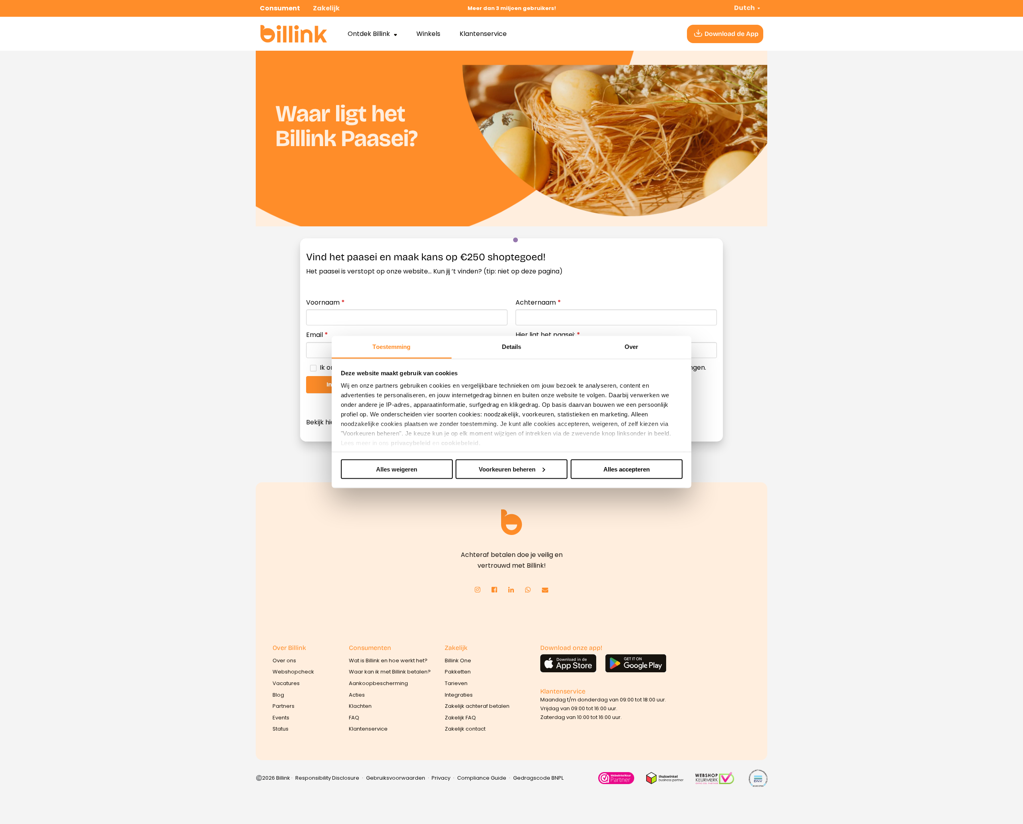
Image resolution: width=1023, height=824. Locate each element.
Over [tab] (631, 346)
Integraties (459, 695)
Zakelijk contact (465, 729)
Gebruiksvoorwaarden (395, 778)
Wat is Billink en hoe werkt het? (388, 660)
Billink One (458, 660)
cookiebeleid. (461, 443)
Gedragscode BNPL (538, 778)
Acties (357, 695)
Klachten (360, 706)
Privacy (441, 778)
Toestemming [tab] (391, 346)
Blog (278, 695)
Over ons (284, 660)
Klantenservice (483, 33)
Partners (284, 706)
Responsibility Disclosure (327, 778)
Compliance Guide (481, 778)
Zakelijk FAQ (460, 717)
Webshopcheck (293, 671)
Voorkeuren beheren (507, 468)
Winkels (428, 33)
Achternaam (538, 302)
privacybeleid (411, 443)
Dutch (744, 7)
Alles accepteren (626, 468)
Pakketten (458, 671)
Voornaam (325, 302)
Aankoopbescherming (378, 683)
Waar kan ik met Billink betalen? (390, 671)
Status (281, 729)
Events (281, 717)
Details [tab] (511, 346)
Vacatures (286, 683)
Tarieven (456, 683)
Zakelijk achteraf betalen (477, 706)
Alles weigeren (396, 468)
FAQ (354, 717)
